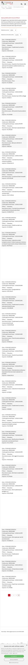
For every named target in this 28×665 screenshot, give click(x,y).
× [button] (26, 645)
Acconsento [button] (14, 656)
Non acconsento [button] (14, 659)
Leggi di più (14, 653)
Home (2, 6)
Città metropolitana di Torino (18, 6)
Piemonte (10, 6)
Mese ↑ (4, 45)
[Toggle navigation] (21, 4)
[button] (14, 662)
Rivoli (4, 8)
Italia (6, 6)
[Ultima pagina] (18, 595)
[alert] (14, 654)
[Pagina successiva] (16, 595)
